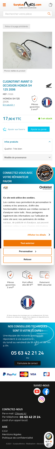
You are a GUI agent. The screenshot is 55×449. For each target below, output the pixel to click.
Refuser (27, 259)
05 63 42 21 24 (27, 352)
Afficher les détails (37, 234)
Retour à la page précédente (16, 26)
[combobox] (27, 14)
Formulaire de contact (27, 363)
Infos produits (11, 141)
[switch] (48, 444)
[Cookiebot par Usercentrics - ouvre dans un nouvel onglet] (39, 188)
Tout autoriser (27, 243)
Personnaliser (26, 251)
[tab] (27, 142)
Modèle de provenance (15, 157)
